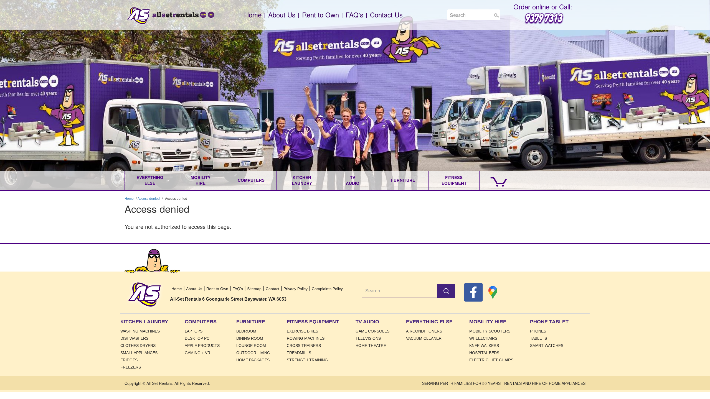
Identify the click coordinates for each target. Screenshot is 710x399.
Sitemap (254, 289)
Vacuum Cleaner (424, 338)
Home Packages (253, 360)
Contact (272, 289)
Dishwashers (134, 338)
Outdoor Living (253, 353)
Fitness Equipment (454, 180)
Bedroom (246, 331)
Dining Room (249, 338)
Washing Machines (140, 331)
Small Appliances (139, 353)
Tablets (538, 338)
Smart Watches (546, 345)
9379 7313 (542, 17)
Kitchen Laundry (302, 180)
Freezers (130, 367)
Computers (251, 180)
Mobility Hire (201, 180)
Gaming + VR (197, 353)
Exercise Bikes (302, 331)
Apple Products (202, 345)
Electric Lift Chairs (491, 360)
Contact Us (386, 14)
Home (138, 15)
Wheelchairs (483, 338)
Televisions (368, 338)
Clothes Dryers (138, 345)
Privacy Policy (295, 289)
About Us (281, 14)
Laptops (193, 331)
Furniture (403, 180)
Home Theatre (371, 345)
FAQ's (354, 14)
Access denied (149, 198)
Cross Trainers (304, 345)
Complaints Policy (327, 289)
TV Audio (352, 180)
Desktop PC (197, 338)
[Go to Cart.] (493, 180)
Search (496, 15)
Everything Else (149, 180)
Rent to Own (320, 14)
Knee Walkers (484, 345)
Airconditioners (424, 331)
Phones (538, 331)
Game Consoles (372, 331)
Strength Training (307, 360)
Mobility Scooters (489, 331)
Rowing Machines (305, 338)
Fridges (129, 360)
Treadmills (299, 353)
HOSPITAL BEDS (484, 353)
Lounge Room (251, 345)
